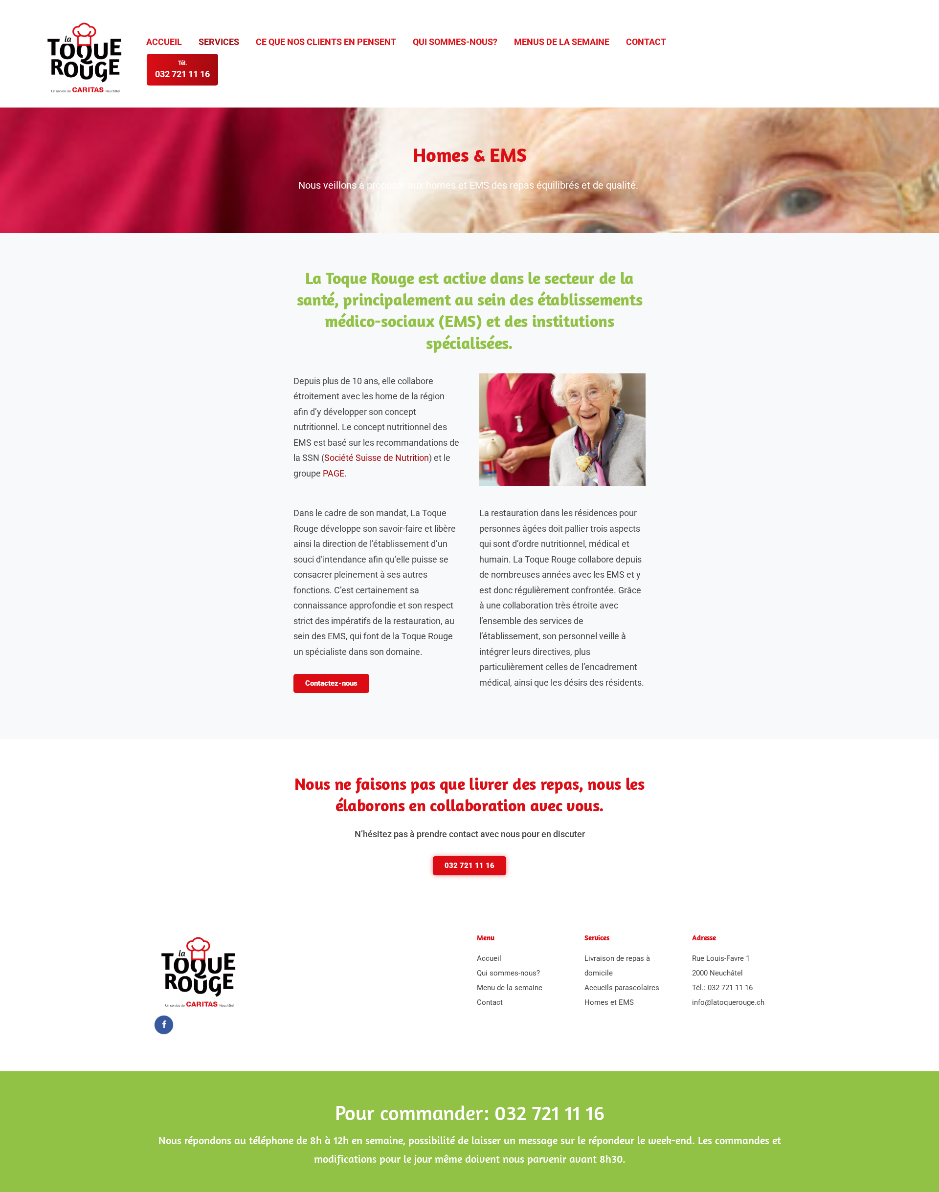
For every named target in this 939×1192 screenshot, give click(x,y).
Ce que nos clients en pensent (326, 42)
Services (219, 42)
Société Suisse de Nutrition (376, 458)
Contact (646, 42)
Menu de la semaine (509, 987)
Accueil (164, 42)
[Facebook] (164, 1025)
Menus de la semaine (561, 42)
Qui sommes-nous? (455, 42)
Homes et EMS (609, 1002)
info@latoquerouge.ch (728, 1002)
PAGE (333, 473)
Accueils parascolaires (621, 987)
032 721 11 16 (730, 987)
